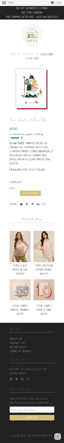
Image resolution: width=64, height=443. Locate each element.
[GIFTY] (32, 35)
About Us (16, 339)
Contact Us (17, 343)
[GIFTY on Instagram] (22, 379)
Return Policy (19, 347)
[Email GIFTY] (28, 379)
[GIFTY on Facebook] (11, 379)
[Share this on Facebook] (26, 204)
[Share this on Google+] (37, 204)
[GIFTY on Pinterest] (17, 379)
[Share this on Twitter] (20, 204)
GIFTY (23, 436)
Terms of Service (20, 351)
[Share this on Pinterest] (32, 204)
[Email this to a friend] (43, 204)
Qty (12, 188)
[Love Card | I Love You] (32, 89)
